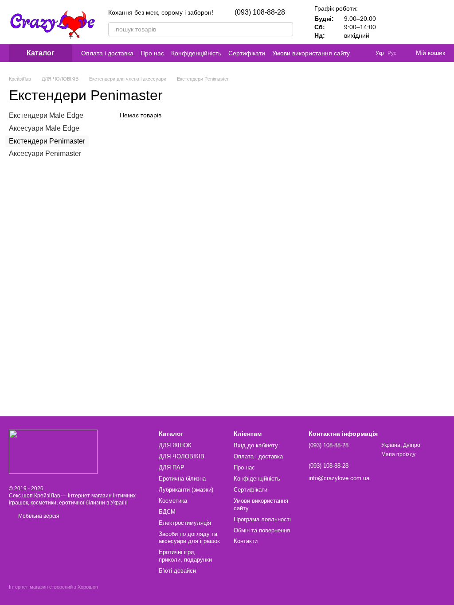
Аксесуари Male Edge (44, 128)
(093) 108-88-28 (260, 12)
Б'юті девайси (177, 570)
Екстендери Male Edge (46, 115)
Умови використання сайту (311, 53)
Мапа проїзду (398, 454)
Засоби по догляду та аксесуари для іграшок (189, 538)
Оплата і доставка (107, 53)
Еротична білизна (182, 478)
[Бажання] (415, 22)
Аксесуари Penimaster (45, 153)
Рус (391, 53)
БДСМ (167, 511)
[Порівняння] (392, 22)
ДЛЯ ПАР (171, 467)
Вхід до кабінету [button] (256, 445)
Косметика (173, 500)
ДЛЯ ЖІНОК (175, 445)
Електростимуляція (185, 523)
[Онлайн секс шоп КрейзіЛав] (53, 451)
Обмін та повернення (262, 530)
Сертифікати (246, 53)
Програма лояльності (262, 519)
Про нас (152, 53)
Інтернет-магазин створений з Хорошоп (53, 586)
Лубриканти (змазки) (186, 489)
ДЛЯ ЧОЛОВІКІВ (181, 456)
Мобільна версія (38, 516)
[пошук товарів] (286, 29)
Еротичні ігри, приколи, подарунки (185, 556)
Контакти (246, 541)
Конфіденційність (196, 53)
